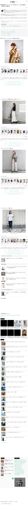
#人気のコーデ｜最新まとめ (8, 473)
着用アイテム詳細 (14, 124)
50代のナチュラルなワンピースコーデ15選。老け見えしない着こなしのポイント (15, 437)
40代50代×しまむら (23, 461)
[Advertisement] (14, 92)
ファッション (2, 316)
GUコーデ (20, 462)
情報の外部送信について (6, 501)
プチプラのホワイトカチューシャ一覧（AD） (14, 193)
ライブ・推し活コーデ (17, 472)
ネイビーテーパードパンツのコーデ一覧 (14, 250)
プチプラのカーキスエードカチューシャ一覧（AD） (14, 84)
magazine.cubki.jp (25, 274)
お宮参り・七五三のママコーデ (18, 467)
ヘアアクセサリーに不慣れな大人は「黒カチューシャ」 (9, 32)
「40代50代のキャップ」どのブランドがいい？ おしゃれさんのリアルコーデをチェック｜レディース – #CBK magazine (24, 337)
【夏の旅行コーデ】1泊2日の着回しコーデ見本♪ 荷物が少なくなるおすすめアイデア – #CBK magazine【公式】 (10, 328)
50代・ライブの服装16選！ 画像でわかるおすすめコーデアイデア (13, 432)
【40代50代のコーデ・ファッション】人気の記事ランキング (13, 427)
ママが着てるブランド (21, 463)
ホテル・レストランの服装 (18, 468)
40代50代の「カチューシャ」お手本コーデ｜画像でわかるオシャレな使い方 (12, 26)
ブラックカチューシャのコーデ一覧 (14, 142)
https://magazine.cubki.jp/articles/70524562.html (9, 12)
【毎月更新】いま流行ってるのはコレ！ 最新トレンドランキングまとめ (8, 464)
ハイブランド (16, 463)
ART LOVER (10, 501)
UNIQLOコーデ (16, 462)
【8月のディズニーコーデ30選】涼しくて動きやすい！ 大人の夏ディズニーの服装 (15, 341)
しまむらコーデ (23, 462)
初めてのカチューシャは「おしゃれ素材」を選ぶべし (9, 31)
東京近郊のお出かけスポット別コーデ (19, 469)
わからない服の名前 (17, 474)
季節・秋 (19, 315)
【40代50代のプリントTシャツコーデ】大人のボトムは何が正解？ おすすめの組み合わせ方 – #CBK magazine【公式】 (10, 337)
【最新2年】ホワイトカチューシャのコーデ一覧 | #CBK (14, 258)
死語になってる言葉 (21, 473)
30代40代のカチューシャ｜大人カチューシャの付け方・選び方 (10, 25)
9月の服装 (22, 472)
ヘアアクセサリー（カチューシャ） (13, 315)
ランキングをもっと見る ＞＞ (4, 442)
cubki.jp (26, 259)
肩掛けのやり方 (16, 473)
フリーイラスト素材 (14, 501)
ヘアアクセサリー (6, 315)
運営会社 (2, 501)
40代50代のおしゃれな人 (18, 461)
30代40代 (2, 315)
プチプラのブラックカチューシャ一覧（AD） (14, 145)
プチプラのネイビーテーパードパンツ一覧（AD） (14, 253)
